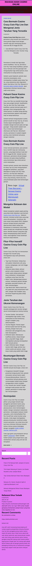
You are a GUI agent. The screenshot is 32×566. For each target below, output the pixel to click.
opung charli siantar (19, 539)
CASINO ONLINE (7, 18)
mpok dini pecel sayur (8, 533)
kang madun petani (21, 531)
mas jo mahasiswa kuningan (21, 545)
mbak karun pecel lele (21, 533)
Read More (8, 445)
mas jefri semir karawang (9, 527)
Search (4, 450)
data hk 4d (5, 499)
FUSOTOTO (5, 497)
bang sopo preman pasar (15, 537)
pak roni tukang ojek (20, 541)
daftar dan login (12, 506)
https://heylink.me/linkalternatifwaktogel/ (14, 504)
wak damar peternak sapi (9, 535)
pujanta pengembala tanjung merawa (17, 529)
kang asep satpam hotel (9, 547)
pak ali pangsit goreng (17, 543)
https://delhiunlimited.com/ (10, 519)
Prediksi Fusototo (7, 501)
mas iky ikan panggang (8, 531)
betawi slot (5, 523)
